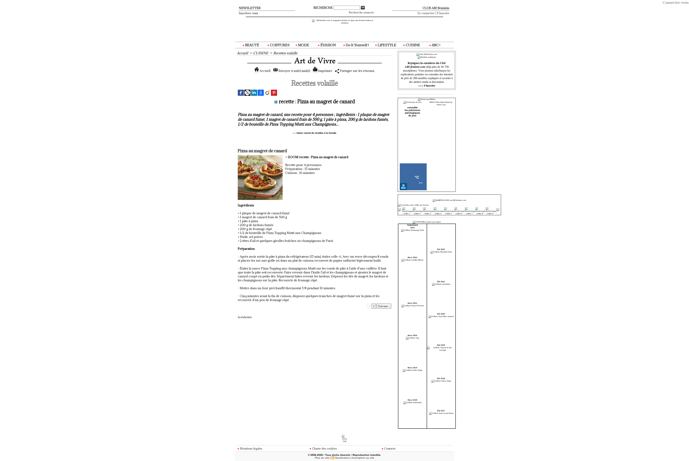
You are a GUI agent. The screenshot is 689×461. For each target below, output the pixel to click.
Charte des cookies (324, 448)
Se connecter (426, 13)
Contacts (389, 448)
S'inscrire (443, 13)
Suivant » (384, 306)
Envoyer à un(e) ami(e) (294, 71)
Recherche (323, 8)
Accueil (242, 53)
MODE (303, 45)
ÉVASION (328, 45)
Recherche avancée (361, 12)
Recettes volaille (285, 53)
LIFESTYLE (386, 45)
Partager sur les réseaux (356, 71)
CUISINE (412, 45)
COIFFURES (279, 45)
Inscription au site (363, 457)
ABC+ (436, 45)
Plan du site (322, 457)
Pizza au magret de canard (318, 157)
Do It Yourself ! (357, 45)
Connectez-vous (676, 2)
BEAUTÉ (251, 45)
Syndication (342, 457)
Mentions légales (250, 448)
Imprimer (324, 71)
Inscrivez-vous (248, 13)
